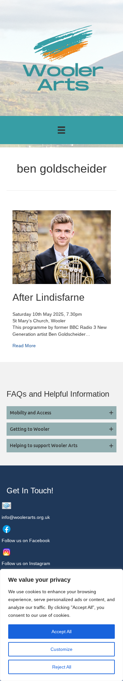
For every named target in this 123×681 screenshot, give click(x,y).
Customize (61, 649)
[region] (61, 625)
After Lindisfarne (48, 297)
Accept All (61, 631)
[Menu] (61, 130)
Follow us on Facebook (26, 540)
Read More (24, 345)
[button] (61, 412)
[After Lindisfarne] (61, 246)
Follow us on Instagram (26, 563)
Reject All (61, 667)
